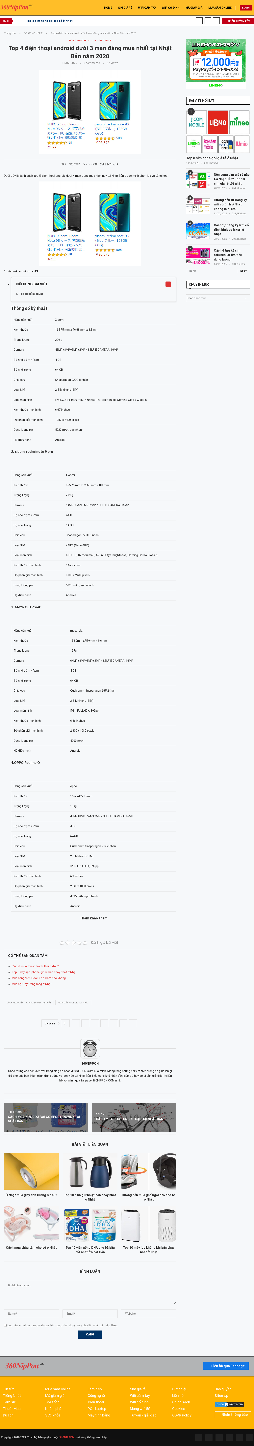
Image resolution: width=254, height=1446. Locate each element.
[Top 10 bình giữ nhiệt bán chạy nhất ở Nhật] (90, 1171)
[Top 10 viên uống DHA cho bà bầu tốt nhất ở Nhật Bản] (90, 1224)
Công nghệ (96, 1395)
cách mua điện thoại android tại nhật (29, 1002)
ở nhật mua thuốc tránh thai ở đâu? (35, 966)
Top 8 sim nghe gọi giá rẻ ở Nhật (49, 21)
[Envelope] (249, 1437)
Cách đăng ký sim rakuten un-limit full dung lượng (228, 255)
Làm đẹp (95, 1389)
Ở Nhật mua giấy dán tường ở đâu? (31, 1195)
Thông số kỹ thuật (31, 293)
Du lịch (8, 1415)
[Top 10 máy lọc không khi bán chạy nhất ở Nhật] (148, 1224)
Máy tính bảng (99, 1415)
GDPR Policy (181, 1415)
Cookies (178, 1409)
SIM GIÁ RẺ (125, 7)
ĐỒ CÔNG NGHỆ (33, 33)
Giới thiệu (179, 1389)
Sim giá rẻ (138, 1389)
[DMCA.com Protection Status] (229, 1403)
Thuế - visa (12, 1409)
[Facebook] (199, 20)
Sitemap (221, 1395)
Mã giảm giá (54, 1395)
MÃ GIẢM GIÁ (194, 7)
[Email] (216, 20)
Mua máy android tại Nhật (73, 1002)
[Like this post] (66, 1024)
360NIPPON (66, 1437)
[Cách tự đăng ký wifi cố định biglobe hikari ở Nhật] (198, 231)
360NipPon (90, 1063)
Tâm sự (9, 1402)
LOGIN (246, 7)
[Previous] (17, 21)
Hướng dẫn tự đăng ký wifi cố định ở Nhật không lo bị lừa (230, 204)
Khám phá (53, 1409)
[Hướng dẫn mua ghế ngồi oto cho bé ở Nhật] (148, 1171)
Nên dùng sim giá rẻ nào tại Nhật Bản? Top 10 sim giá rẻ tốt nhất (232, 179)
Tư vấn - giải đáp (143, 1415)
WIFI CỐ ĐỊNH (171, 7)
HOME (108, 7)
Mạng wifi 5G (140, 1409)
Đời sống (52, 1402)
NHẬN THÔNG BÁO (238, 20)
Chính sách (181, 1402)
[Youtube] (208, 20)
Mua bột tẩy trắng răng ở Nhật (32, 984)
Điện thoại (96, 1402)
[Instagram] (219, 1437)
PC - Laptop (97, 1409)
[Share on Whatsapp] (104, 1023)
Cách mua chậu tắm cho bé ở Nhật (31, 1247)
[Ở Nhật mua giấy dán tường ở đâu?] (31, 1171)
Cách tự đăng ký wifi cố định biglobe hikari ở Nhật (231, 229)
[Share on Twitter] (85, 1023)
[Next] (22, 21)
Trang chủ (10, 33)
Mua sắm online (57, 1389)
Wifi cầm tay (140, 1395)
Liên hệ (178, 1395)
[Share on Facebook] (76, 1023)
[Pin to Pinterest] (95, 1023)
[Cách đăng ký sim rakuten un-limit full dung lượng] (198, 256)
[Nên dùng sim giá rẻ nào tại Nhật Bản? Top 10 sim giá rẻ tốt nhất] (198, 180)
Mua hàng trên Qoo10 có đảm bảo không (39, 978)
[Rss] (239, 1437)
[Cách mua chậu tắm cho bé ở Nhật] (31, 1224)
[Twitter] (209, 1437)
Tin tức (9, 1389)
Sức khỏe (52, 1415)
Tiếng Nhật (12, 1395)
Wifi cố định (139, 1402)
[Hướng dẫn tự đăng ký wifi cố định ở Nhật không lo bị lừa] (198, 206)
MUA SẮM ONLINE (220, 7)
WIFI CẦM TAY (147, 7)
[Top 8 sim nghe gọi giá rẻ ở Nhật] (218, 132)
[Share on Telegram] (114, 1023)
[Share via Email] (133, 1023)
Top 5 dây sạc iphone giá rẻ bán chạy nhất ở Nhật (44, 972)
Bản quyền (223, 1389)
